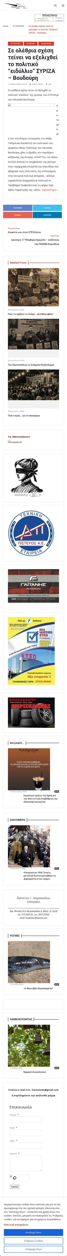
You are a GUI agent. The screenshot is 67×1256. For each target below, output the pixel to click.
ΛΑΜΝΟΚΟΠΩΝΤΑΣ (21, 1019)
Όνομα (13, 1115)
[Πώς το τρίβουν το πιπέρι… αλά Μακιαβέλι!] (33, 287)
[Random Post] (55, 5)
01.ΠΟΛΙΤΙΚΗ (18, 26)
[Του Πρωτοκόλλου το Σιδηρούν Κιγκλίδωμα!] (33, 334)
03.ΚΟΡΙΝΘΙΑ (46, 43)
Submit (14, 1186)
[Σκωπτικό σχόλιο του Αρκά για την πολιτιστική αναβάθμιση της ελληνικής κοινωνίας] (29, 769)
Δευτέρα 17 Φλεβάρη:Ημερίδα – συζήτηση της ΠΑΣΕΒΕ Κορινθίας (35, 240)
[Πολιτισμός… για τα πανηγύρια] (33, 385)
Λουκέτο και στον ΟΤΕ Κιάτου (24, 230)
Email (12, 1127)
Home (5, 26)
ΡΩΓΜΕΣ (15, 935)
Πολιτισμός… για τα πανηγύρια (24, 415)
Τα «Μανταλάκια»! (19, 436)
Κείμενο (13, 1153)
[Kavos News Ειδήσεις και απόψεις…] (15, 5)
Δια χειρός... (17, 742)
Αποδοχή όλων (33, 1232)
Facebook (17, 208)
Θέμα (12, 1140)
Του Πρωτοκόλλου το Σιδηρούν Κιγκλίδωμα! (31, 365)
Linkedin (47, 215)
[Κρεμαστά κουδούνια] (29, 1046)
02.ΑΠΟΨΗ (31, 43)
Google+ (18, 215)
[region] (33, 1226)
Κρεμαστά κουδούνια (35, 1072)
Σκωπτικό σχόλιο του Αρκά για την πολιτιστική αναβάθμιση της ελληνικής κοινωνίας (40, 798)
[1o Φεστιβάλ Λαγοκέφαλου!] (29, 962)
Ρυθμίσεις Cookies (33, 1240)
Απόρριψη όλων (33, 1249)
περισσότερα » (50, 189)
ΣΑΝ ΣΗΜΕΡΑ (17, 819)
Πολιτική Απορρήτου (16, 1224)
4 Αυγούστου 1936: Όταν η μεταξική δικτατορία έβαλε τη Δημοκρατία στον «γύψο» (40, 875)
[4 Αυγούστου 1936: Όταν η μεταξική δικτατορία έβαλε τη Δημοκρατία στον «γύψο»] (29, 846)
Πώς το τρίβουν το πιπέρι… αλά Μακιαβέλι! (30, 314)
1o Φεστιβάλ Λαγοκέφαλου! (38, 988)
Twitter (47, 208)
